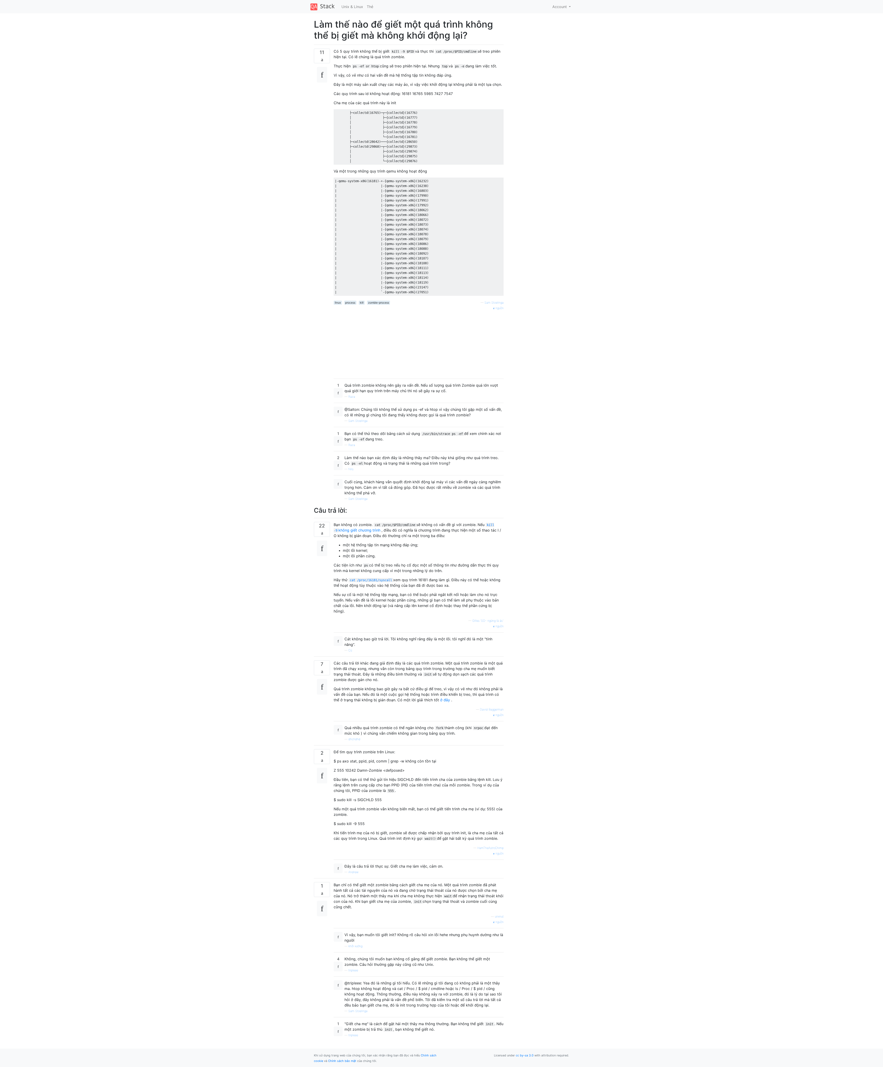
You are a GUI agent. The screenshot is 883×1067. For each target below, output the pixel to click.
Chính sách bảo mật (342, 1061)
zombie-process (378, 302)
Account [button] (560, 6)
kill (362, 302)
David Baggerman (492, 709)
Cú (350, 650)
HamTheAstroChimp (490, 848)
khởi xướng (355, 946)
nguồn (499, 308)
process (350, 302)
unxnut (499, 916)
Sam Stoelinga (494, 302)
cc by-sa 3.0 (524, 1055)
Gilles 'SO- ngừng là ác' (488, 620)
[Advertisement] (419, 343)
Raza (351, 396)
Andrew (353, 872)
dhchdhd (354, 739)
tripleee (353, 970)
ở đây (445, 700)
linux (338, 302)
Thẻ (370, 6)
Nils (350, 469)
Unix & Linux (352, 6)
